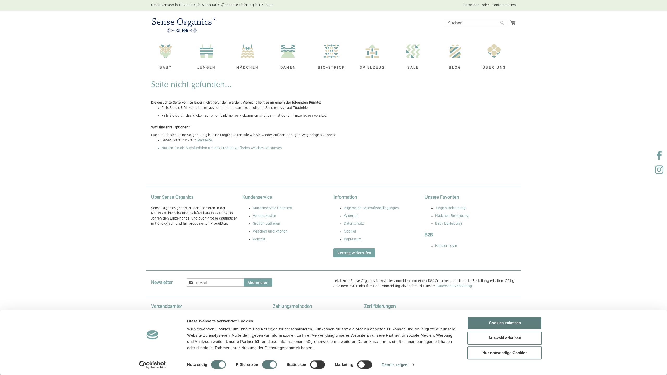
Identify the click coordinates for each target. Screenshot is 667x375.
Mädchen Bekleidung (451, 216)
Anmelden (471, 5)
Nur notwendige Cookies (504, 353)
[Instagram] (659, 174)
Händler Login (446, 246)
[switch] (269, 365)
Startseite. (205, 140)
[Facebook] (659, 159)
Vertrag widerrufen (354, 252)
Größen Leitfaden (266, 224)
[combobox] (476, 23)
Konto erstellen (504, 5)
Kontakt (259, 239)
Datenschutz (354, 224)
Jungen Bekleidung (450, 208)
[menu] (333, 57)
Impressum (353, 239)
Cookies (350, 231)
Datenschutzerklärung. (455, 286)
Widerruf (351, 216)
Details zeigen (394, 364)
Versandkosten (264, 216)
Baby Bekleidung (448, 224)
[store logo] (184, 25)
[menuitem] (168, 57)
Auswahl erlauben (504, 338)
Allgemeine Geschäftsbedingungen (371, 208)
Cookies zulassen (505, 323)
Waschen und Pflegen (270, 231)
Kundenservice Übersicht (272, 208)
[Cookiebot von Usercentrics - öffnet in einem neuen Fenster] (152, 365)
